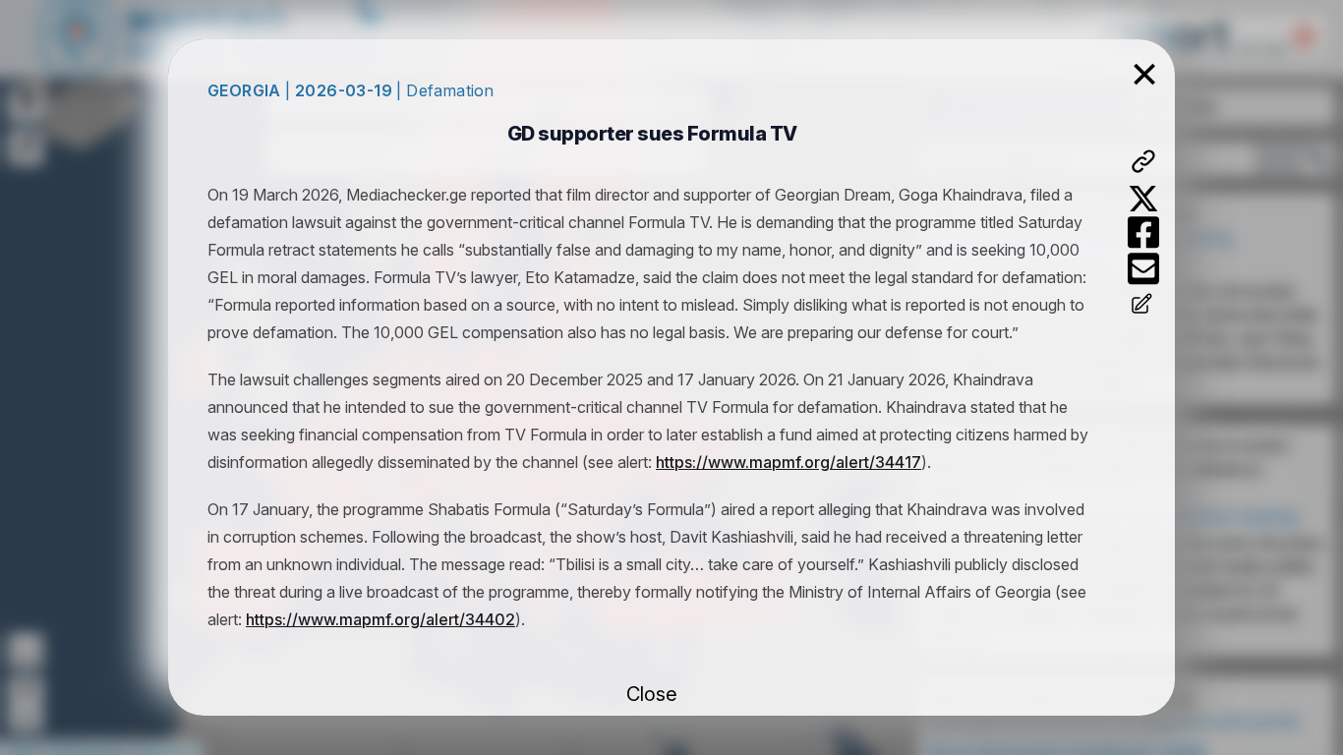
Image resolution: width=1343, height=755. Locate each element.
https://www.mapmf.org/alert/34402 (380, 619)
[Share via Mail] (1143, 269)
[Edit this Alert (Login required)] (1143, 305)
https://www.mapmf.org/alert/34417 (788, 462)
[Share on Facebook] (1143, 232)
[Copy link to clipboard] (1143, 161)
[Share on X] (1143, 198)
